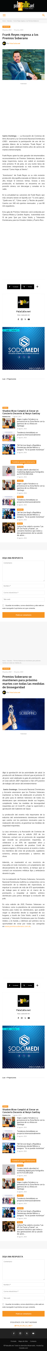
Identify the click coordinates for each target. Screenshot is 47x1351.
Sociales (9, 21)
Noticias (5, 440)
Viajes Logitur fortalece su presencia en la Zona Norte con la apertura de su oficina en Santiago (30, 422)
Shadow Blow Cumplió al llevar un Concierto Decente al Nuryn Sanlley (21, 412)
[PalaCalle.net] (4, 43)
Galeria (5, 408)
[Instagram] (22, 319)
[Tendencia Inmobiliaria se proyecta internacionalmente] (8, 436)
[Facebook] (18, 319)
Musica (20, 523)
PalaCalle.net (15, 43)
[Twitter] (25, 319)
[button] (4, 15)
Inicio (4, 21)
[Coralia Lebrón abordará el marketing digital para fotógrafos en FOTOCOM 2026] (8, 471)
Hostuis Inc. (6, 416)
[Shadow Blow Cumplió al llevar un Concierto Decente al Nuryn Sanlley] (23, 394)
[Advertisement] (23, 109)
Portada (13, 1341)
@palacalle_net (23, 1325)
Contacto (33, 1341)
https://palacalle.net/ (23, 315)
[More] (37, 286)
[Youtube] (29, 319)
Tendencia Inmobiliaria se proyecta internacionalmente (28, 433)
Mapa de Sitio (23, 1341)
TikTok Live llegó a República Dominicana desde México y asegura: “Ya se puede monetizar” (31, 447)
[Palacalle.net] (23, 6)
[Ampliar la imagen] (41, 330)
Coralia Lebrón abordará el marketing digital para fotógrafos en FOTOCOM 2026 (30, 472)
